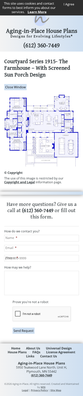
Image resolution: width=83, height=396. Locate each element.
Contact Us (48, 356)
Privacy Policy (39, 390)
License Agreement (60, 352)
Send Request (24, 331)
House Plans (17, 352)
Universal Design (59, 348)
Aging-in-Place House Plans (41, 33)
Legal (25, 390)
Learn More (37, 12)
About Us (33, 348)
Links (30, 356)
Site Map (55, 390)
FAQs (36, 352)
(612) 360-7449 (41, 45)
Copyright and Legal (19, 182)
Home (15, 348)
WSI (43, 387)
